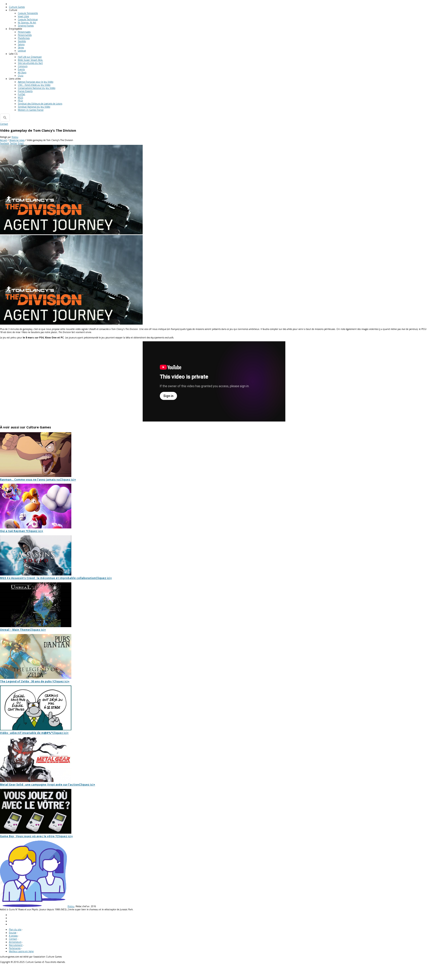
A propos (13, 935)
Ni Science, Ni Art (27, 22)
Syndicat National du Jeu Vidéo (34, 106)
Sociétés (22, 41)
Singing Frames (26, 25)
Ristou (15, 137)
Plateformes (24, 38)
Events (21, 69)
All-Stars (22, 72)
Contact (4, 123)
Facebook (4, 143)
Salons (21, 44)
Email (21, 143)
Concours (22, 66)
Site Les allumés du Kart (30, 63)
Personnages (24, 31)
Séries (21, 47)
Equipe (12, 932)
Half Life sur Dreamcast (30, 56)
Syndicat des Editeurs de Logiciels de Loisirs (40, 103)
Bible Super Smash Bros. (30, 59)
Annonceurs (15, 941)
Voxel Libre (23, 16)
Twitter (13, 143)
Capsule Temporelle (28, 13)
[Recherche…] (5, 118)
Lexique (22, 50)
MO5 (20, 97)
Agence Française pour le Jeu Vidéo (35, 81)
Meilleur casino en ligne (21, 951)
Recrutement (16, 945)
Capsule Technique (28, 19)
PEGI (20, 100)
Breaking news (17, 140)
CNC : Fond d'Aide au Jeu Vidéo (34, 84)
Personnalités (25, 35)
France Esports (25, 91)
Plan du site (15, 929)
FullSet (21, 94)
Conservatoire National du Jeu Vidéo (36, 88)
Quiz (20, 75)
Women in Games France (30, 109)
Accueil (3, 140)
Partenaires (15, 948)
